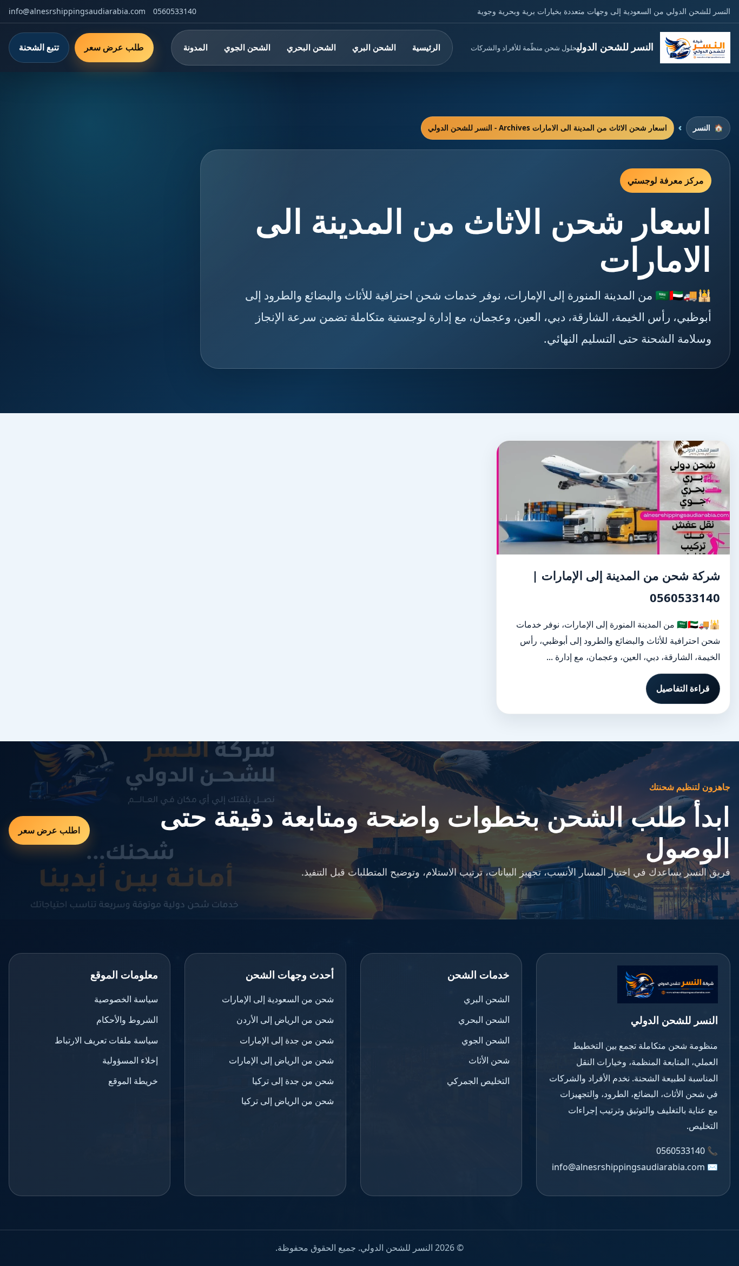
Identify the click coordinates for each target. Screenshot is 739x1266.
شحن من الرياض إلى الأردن (285, 1020)
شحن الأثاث (489, 1060)
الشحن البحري (311, 47)
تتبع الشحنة (39, 47)
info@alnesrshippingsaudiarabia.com (77, 11)
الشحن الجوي (247, 47)
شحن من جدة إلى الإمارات (287, 1040)
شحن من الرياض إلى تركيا (287, 1101)
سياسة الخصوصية (126, 999)
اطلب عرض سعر (49, 830)
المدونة (195, 47)
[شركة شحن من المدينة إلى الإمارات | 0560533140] (613, 497)
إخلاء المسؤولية (130, 1060)
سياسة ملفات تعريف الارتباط (106, 1040)
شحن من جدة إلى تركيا (293, 1081)
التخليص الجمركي (478, 1081)
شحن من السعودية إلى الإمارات (278, 999)
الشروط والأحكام (127, 1020)
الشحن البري (374, 47)
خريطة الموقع (133, 1081)
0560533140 (174, 11)
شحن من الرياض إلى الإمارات (281, 1060)
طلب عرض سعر (114, 47)
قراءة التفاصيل (683, 688)
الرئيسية (426, 47)
